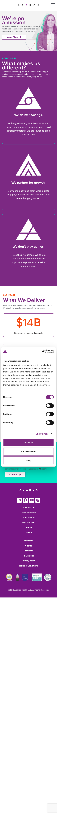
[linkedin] (19, 500)
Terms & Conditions (28, 566)
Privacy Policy (28, 561)
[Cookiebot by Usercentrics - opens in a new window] (42, 351)
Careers (13, 474)
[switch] (50, 405)
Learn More (12, 37)
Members (28, 541)
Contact (28, 527)
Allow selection (28, 451)
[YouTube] (31, 500)
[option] (28, 31)
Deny (28, 460)
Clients (28, 546)
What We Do (28, 507)
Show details (42, 434)
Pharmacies (28, 556)
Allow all (28, 442)
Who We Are (28, 517)
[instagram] (37, 500)
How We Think (29, 522)
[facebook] (25, 500)
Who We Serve (28, 512)
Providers (28, 551)
